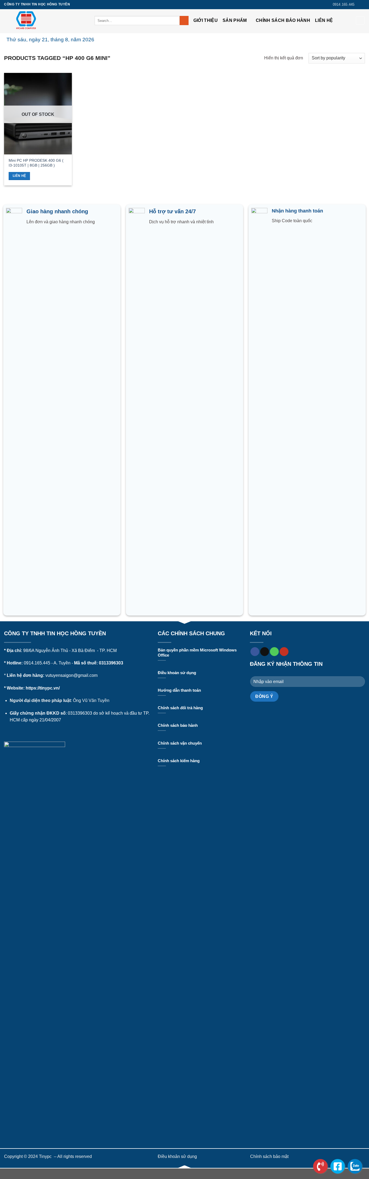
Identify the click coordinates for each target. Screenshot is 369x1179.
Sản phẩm (235, 20)
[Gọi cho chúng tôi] (274, 651)
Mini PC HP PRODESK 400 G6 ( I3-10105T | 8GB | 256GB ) (36, 163)
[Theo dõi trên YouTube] (284, 651)
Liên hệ (324, 20)
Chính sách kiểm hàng (179, 761)
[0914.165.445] (320, 1166)
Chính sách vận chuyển (180, 743)
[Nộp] (184, 20)
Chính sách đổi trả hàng (180, 708)
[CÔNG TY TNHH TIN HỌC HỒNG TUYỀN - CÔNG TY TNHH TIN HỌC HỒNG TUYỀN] (45, 21)
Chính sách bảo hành (283, 20)
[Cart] (360, 20)
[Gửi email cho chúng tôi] (264, 651)
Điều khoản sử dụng (177, 673)
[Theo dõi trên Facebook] (362, 4)
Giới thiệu (205, 20)
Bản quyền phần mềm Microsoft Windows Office (197, 652)
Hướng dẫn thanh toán (179, 690)
